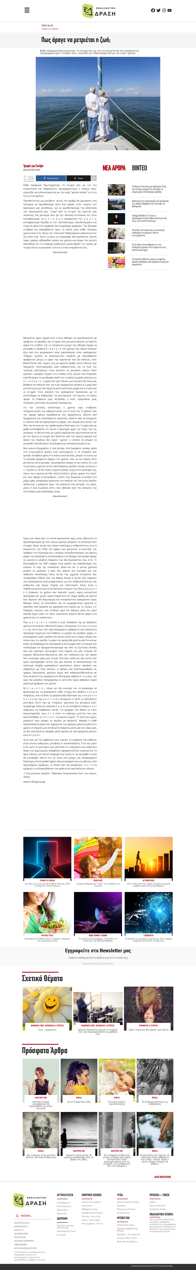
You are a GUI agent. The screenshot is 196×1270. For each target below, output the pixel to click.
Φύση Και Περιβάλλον (127, 1241)
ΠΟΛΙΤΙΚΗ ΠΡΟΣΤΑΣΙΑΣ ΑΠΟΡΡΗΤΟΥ (98, 964)
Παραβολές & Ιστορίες (54, 1026)
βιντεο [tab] (139, 168)
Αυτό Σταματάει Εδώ (79, 1101)
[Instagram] (164, 10)
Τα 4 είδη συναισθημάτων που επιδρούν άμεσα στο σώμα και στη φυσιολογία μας (149, 247)
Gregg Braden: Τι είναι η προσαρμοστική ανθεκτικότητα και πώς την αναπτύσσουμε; (149, 218)
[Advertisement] (60, 295)
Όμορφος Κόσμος (92, 1195)
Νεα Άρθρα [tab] (114, 168)
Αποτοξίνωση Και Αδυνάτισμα (65, 1226)
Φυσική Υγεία (123, 1212)
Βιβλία (79, 1098)
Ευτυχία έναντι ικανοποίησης (116, 1102)
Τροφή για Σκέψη (49, 29)
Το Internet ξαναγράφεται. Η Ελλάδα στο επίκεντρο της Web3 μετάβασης (98, 939)
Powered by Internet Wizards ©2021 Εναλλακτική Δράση (152, 1266)
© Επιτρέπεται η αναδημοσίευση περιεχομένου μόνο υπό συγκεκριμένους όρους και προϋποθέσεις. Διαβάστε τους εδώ (30, 1256)
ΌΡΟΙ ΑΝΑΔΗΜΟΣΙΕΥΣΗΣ (25, 1248)
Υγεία (120, 1195)
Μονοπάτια (62, 1209)
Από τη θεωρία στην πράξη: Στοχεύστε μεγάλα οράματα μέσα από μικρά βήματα (148, 884)
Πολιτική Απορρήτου (24, 1240)
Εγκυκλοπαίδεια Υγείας (128, 1202)
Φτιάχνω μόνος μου (127, 1238)
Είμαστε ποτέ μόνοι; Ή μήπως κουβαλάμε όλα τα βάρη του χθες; (78, 1157)
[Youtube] (169, 10)
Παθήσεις (121, 1205)
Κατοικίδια (87, 1205)
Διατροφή (62, 1218)
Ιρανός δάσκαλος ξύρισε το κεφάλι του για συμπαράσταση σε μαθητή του (98, 1032)
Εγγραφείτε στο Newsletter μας (98, 951)
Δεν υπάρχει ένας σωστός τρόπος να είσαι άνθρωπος (41, 1156)
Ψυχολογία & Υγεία (126, 1209)
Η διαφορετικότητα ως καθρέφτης (155, 1102)
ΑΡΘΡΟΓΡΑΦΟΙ (20, 1226)
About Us (18, 1230)
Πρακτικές (62, 1213)
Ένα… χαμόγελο (47, 1029)
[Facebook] (153, 10)
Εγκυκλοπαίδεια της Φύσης (127, 1229)
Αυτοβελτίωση (65, 1195)
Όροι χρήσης (20, 1237)
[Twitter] (158, 10)
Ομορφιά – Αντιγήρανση (128, 1234)
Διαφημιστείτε (21, 1233)
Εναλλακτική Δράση (31, 170)
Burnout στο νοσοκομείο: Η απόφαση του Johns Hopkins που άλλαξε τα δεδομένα (150, 203)
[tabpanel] (136, 225)
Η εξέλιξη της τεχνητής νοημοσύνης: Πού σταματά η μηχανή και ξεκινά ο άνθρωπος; (148, 939)
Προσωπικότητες (157, 1205)
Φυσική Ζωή (123, 1218)
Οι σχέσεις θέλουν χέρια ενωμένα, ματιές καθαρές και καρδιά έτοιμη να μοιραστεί (150, 261)
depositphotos (21, 1223)
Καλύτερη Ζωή (41, 1098)
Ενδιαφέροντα (63, 1202)
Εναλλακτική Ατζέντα (161, 1214)
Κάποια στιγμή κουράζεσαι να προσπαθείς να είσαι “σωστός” (40, 1105)
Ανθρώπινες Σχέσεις (91, 1202)
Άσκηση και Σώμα (125, 1225)
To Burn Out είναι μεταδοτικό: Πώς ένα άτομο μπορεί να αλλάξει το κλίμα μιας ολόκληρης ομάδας (149, 189)
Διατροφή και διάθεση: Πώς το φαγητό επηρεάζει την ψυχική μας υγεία (47, 939)
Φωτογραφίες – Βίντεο (92, 1223)
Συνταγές (61, 1234)
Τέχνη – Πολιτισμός (91, 1220)
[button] (27, 10)
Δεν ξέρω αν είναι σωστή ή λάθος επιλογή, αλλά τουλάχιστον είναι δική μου (47, 884)
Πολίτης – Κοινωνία (91, 1216)
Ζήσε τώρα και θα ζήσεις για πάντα (149, 1029)
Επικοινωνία (20, 1244)
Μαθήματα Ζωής (37, 1026)
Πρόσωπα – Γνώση (159, 1195)
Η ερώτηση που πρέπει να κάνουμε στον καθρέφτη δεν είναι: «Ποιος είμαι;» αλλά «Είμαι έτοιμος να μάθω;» (155, 1159)
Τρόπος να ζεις (47, 26)
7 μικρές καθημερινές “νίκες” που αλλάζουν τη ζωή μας (98, 884)
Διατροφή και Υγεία (66, 1231)
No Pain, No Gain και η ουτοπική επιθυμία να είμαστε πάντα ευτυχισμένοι (148, 232)
